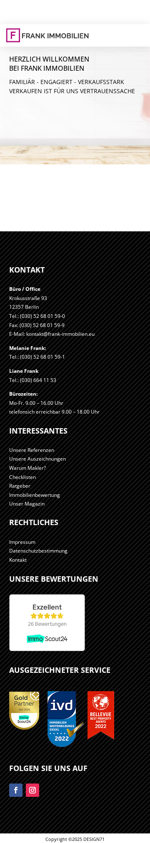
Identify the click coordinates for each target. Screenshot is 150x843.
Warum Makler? (27, 467)
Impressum (22, 541)
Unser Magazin (27, 503)
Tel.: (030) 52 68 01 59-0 (37, 316)
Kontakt (18, 559)
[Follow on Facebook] (15, 790)
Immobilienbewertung (34, 494)
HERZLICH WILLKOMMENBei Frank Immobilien (49, 64)
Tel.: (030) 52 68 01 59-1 (37, 356)
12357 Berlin (24, 306)
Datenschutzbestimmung (38, 550)
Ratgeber (19, 485)
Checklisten (22, 477)
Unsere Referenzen (31, 450)
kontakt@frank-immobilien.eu (60, 333)
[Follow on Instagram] (32, 790)
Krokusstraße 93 (28, 298)
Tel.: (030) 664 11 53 (32, 380)
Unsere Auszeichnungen (37, 458)
